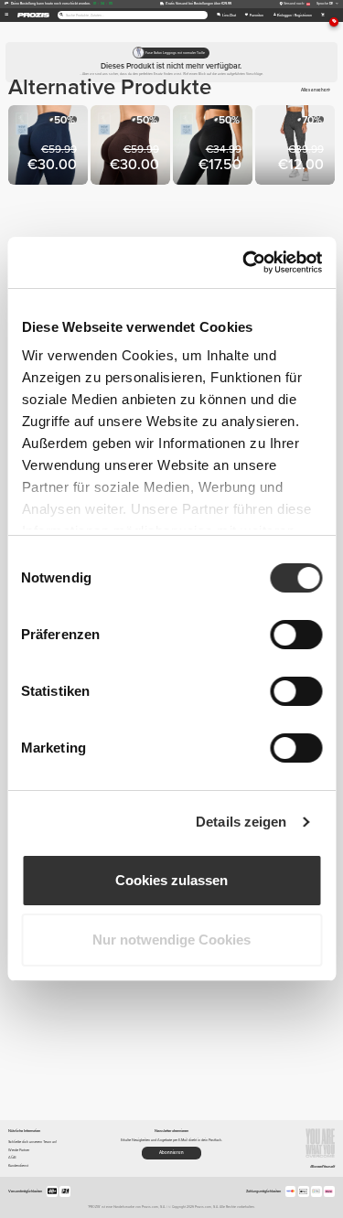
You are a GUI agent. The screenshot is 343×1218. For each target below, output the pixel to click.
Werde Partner (18, 1150)
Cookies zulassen (171, 880)
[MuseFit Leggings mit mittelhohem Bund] (49, 146)
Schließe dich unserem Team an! (32, 1141)
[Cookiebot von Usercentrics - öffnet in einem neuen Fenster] (244, 262)
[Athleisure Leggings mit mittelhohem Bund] (214, 146)
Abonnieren (171, 1152)
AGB (12, 1157)
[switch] (296, 634)
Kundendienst (18, 1165)
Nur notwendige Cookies (171, 939)
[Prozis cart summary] (322, 15)
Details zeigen (241, 821)
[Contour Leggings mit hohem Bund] (296, 146)
